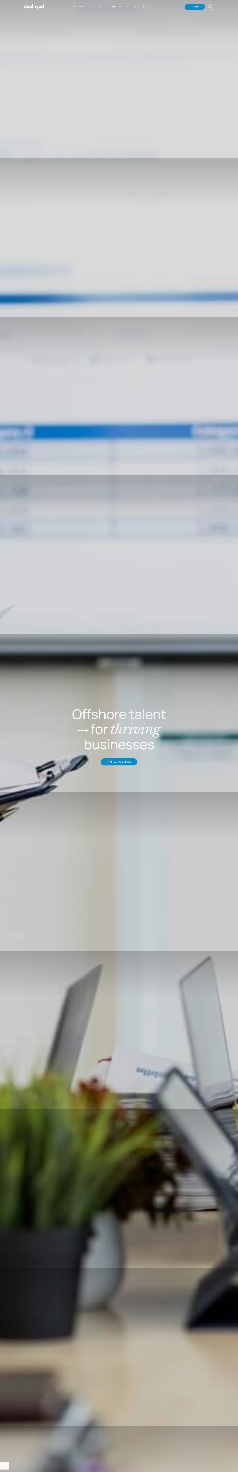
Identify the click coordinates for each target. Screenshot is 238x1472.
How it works (79, 7)
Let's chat (195, 7)
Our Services (148, 7)
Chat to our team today (119, 761)
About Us (132, 7)
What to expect (98, 7)
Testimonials (116, 7)
